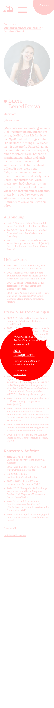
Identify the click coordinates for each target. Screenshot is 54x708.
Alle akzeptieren (24, 352)
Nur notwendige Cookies (27, 360)
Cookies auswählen (24, 364)
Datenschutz (20, 370)
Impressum (20, 374)
